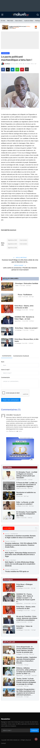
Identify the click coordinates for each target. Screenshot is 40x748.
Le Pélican (18, 506)
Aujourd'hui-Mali (18, 321)
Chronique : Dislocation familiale (26, 283)
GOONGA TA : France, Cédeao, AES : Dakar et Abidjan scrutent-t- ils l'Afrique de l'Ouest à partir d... (25, 597)
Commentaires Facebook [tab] (21, 356)
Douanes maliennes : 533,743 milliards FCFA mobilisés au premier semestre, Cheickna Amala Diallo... (21, 545)
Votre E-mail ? (5, 369)
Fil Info (3, 20)
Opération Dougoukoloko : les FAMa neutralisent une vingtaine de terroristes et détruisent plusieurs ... (25, 692)
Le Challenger (18, 309)
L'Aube (16, 285)
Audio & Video (28, 20)
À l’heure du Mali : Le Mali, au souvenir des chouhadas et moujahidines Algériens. (26, 484)
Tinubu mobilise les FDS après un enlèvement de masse (17, 572)
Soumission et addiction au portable (26, 493)
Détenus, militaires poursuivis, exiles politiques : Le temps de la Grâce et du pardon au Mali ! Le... (26, 670)
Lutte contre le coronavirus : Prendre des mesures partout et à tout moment (20, 269)
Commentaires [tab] (6, 356)
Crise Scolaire (23, 240)
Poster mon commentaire (11, 400)
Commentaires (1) (10, 409)
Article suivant (19, 265)
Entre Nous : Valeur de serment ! (26, 328)
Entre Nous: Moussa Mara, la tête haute (26, 340)
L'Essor (18, 479)
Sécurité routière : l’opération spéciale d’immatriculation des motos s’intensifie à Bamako (26, 660)
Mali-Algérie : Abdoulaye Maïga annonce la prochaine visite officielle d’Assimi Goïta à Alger (20, 554)
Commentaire (5, 377)
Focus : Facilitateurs (25, 294)
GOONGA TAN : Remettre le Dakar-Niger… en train (24, 318)
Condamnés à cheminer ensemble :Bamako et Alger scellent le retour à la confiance (20, 536)
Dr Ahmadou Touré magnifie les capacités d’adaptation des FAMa (26, 514)
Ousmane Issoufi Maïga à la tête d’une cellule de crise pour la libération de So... (20, 261)
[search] (37, 15)
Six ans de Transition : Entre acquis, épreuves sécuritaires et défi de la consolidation (26, 618)
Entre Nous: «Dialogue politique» (24, 585)
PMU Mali (10, 20)
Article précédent (21, 257)
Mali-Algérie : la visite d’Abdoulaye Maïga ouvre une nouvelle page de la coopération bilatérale (20, 564)
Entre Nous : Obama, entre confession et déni (24, 307)
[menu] (2, 15)
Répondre (13, 431)
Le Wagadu (19, 654)
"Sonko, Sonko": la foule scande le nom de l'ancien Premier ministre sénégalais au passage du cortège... (26, 681)
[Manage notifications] (36, 739)
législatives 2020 (12, 240)
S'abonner (34, 730)
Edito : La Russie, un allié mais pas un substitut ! (25, 503)
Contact (3, 743)
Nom (2, 362)
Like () (19, 431)
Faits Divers (18, 20)
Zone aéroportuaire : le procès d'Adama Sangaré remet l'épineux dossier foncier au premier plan (25, 649)
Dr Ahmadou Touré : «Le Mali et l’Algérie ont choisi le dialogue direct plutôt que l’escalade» (26, 474)
